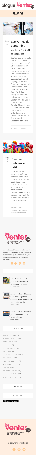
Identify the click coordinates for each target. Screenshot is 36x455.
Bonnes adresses (18, 207)
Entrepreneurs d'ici (11, 354)
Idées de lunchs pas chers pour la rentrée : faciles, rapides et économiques (19, 282)
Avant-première (9, 335)
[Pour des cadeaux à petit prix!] (18, 146)
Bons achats (8, 342)
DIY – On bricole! (10, 348)
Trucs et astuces (18, 210)
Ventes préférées (18, 128)
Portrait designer (11, 361)
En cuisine (7, 351)
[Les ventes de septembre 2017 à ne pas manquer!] (18, 28)
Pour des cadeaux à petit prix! (18, 163)
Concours (7, 345)
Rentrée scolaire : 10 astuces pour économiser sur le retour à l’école (21, 314)
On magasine (8, 358)
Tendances (7, 367)
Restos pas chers (10, 364)
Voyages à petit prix (11, 377)
